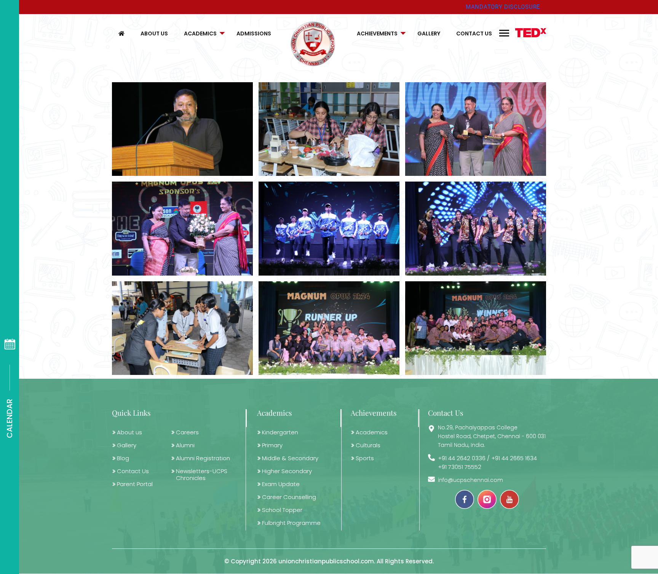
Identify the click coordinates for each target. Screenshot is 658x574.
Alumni (185, 445)
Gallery (428, 33)
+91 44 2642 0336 (462, 458)
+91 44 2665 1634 (514, 458)
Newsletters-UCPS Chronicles (201, 474)
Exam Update (281, 484)
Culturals (368, 445)
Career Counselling (289, 497)
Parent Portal (135, 484)
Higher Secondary (287, 471)
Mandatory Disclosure (503, 6)
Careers (187, 432)
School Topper (282, 510)
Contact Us (474, 33)
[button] (202, 33)
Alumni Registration (203, 458)
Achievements (377, 33)
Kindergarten (280, 432)
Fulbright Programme (291, 523)
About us (154, 33)
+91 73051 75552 (459, 467)
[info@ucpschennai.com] (431, 479)
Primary (272, 445)
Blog (123, 458)
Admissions (253, 33)
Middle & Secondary (290, 458)
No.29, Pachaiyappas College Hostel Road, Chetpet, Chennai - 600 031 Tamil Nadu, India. (492, 436)
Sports (365, 458)
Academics (200, 33)
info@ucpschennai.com (470, 480)
